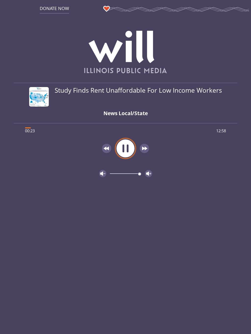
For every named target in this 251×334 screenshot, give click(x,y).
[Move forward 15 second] (144, 148)
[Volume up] (148, 173)
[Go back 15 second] (106, 148)
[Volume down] (103, 173)
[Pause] (125, 148)
